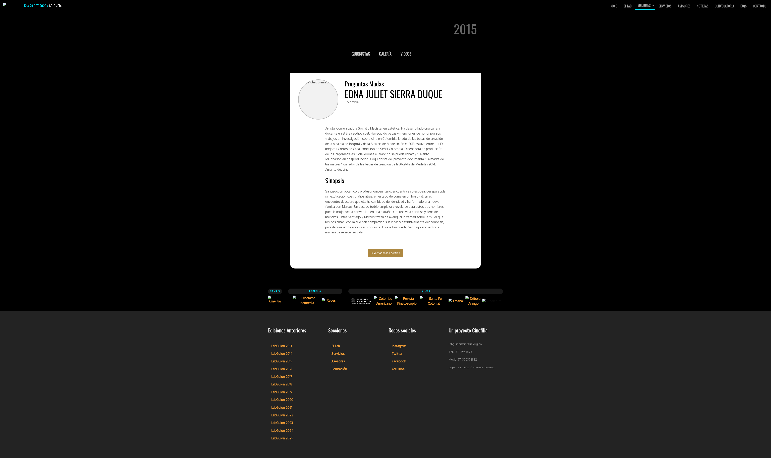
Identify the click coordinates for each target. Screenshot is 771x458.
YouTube (398, 369)
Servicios (665, 6)
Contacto (759, 6)
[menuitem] (614, 6)
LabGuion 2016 (281, 369)
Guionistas (361, 54)
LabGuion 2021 (281, 407)
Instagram (399, 346)
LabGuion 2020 (282, 400)
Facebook (399, 361)
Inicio (613, 6)
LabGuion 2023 (282, 423)
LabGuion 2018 (281, 384)
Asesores (684, 6)
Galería (386, 54)
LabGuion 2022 (282, 415)
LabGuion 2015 (281, 361)
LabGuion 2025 (282, 438)
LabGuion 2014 (281, 354)
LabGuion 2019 (281, 392)
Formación (339, 369)
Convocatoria (724, 6)
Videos (406, 54)
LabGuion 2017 (281, 377)
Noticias (702, 6)
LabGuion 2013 (281, 346)
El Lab (627, 6)
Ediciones (644, 5)
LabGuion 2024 (282, 431)
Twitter (397, 354)
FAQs (743, 6)
